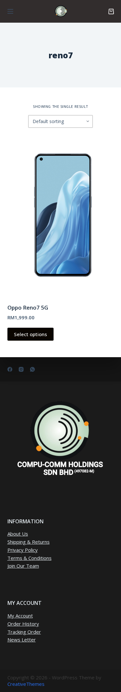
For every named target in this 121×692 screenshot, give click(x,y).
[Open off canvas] (10, 11)
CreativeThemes (26, 684)
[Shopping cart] (111, 11)
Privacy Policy (22, 550)
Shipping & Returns (28, 542)
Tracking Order (24, 632)
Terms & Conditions (29, 558)
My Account (20, 615)
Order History (23, 623)
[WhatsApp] (32, 369)
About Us (17, 533)
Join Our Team (23, 565)
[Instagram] (21, 369)
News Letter (21, 639)
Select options (30, 334)
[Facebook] (9, 369)
